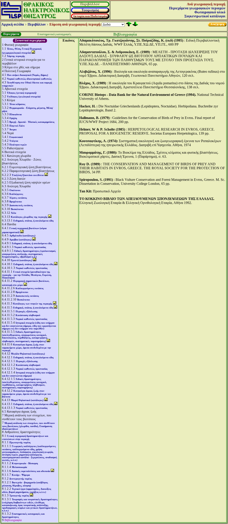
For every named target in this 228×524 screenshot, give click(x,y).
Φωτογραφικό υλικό (209, 12)
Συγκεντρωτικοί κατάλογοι (204, 16)
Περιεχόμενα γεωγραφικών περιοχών (197, 8)
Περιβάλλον (37, 24)
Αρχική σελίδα (12, 24)
